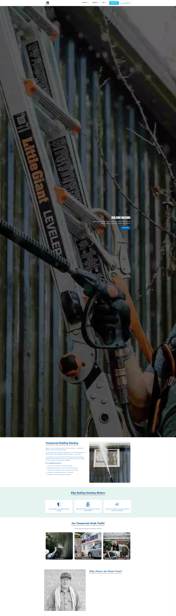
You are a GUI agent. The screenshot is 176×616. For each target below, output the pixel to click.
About (104, 2)
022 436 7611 (128, 2)
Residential (85, 2)
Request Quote (114, 3)
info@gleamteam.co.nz (125, 3)
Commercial (95, 2)
